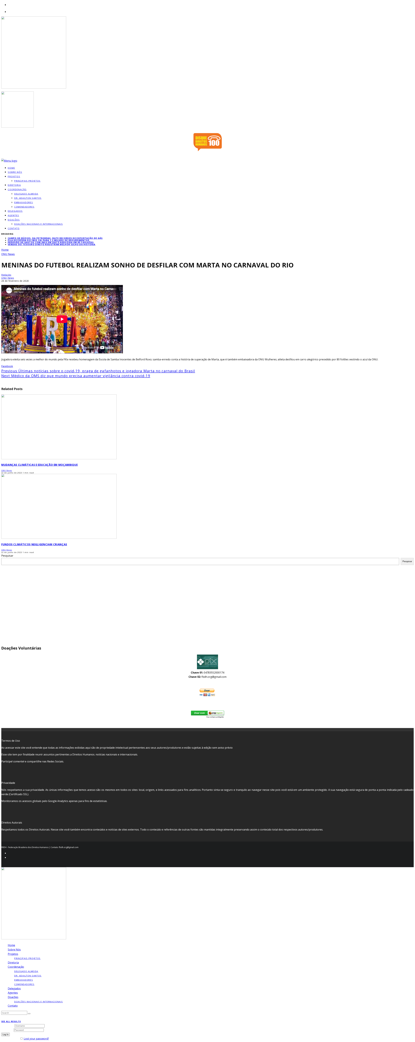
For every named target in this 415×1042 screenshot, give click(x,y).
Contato (14, 228)
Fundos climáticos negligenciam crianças (34, 544)
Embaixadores (23, 202)
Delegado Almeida (26, 193)
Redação (6, 274)
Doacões (14, 219)
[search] (29, 1013)
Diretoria (13, 962)
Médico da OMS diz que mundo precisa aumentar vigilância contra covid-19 (75, 375)
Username (7, 1025)
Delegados (14, 988)
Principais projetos (27, 180)
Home (11, 945)
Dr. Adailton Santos (28, 198)
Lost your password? (36, 1038)
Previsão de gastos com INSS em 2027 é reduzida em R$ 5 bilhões (51, 242)
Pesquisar (7, 555)
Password (7, 1030)
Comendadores (24, 206)
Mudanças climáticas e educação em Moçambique (39, 465)
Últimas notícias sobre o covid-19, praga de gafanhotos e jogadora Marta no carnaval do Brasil (98, 370)
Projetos (14, 176)
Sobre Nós (14, 949)
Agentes (13, 215)
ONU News (7, 277)
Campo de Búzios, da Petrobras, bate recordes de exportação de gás (55, 238)
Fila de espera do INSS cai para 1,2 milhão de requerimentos (48, 240)
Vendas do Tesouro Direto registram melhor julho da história (51, 244)
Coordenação (17, 189)
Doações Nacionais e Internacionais (38, 224)
